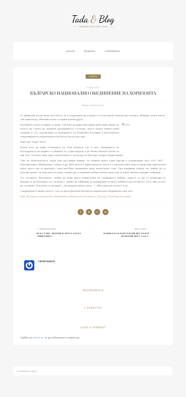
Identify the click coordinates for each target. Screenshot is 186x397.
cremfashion (97, 105)
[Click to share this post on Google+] (97, 212)
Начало (70, 51)
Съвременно (112, 51)
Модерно (89, 51)
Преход (102, 196)
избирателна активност (82, 196)
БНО (153, 160)
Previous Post (59, 232)
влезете (38, 337)
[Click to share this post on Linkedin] (105, 212)
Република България (119, 196)
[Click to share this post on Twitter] (89, 212)
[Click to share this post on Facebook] (81, 212)
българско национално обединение (47, 196)
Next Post (126, 232)
